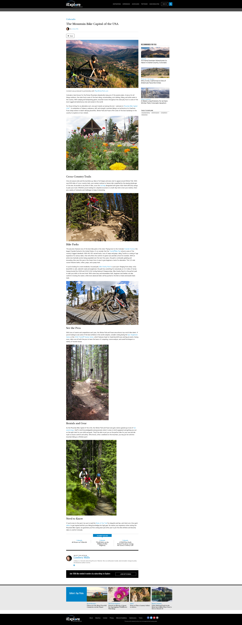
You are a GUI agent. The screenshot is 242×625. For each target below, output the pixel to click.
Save (71, 36)
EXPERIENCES (126, 4)
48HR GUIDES (135, 4)
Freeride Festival (129, 249)
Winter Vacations (146, 99)
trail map (102, 185)
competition (164, 112)
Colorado (70, 19)
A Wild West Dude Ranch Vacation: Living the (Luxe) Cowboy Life (125, 543)
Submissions (132, 618)
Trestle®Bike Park (115, 251)
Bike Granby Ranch (105, 267)
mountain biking (146, 112)
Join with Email (125, 574)
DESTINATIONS (117, 4)
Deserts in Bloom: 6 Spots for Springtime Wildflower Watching (117, 607)
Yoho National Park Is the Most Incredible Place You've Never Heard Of (162, 607)
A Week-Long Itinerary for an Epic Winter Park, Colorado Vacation (154, 102)
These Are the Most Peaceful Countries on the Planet (97, 606)
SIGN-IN (165, 4)
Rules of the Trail (101, 523)
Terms (140, 618)
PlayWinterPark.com (101, 91)
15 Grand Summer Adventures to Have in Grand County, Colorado (154, 61)
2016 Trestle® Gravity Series (84, 337)
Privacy (112, 618)
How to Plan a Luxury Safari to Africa (140, 606)
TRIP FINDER (144, 4)
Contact (105, 618)
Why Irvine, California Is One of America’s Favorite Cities (153, 82)
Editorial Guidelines (121, 618)
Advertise (97, 618)
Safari (132, 603)
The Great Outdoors (114, 603)
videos (68, 525)
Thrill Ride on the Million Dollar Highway (102, 543)
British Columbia (157, 603)
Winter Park (144, 115)
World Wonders (91, 603)
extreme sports (155, 112)
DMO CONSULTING (154, 4)
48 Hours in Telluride (79, 542)
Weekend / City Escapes (147, 79)
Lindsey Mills (75, 29)
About (91, 618)
